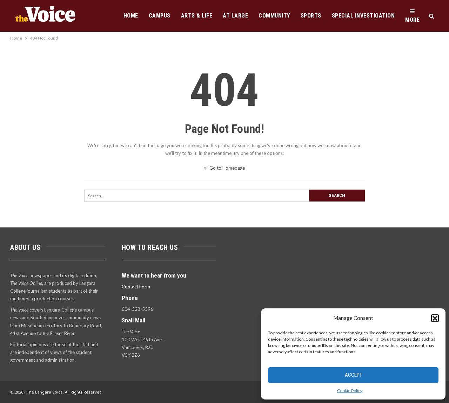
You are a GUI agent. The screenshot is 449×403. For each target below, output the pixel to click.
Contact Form (136, 286)
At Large (235, 15)
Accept (353, 375)
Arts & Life (197, 15)
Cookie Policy (349, 390)
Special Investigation (363, 15)
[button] (434, 318)
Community (274, 15)
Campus (159, 15)
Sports (311, 15)
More (412, 19)
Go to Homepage (226, 168)
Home (130, 15)
